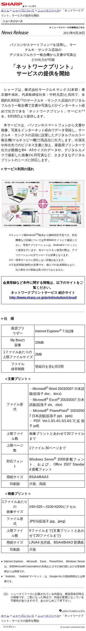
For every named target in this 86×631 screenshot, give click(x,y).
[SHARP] (11, 4)
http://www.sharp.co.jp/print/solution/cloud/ (43, 297)
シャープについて (23, 10)
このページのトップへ (73, 610)
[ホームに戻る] (29, 6)
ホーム (5, 10)
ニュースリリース (48, 10)
